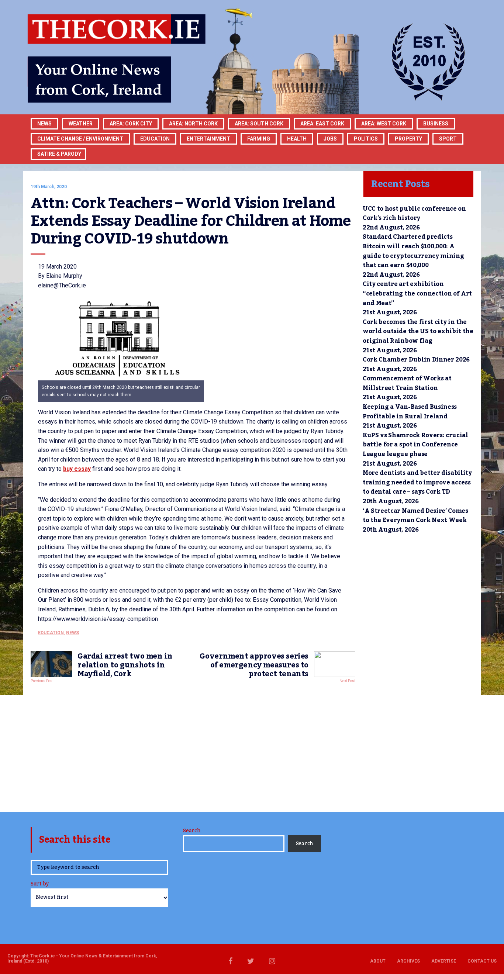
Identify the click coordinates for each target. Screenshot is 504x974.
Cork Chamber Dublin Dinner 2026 (416, 360)
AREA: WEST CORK (383, 124)
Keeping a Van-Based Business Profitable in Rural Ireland (410, 411)
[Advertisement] (193, 745)
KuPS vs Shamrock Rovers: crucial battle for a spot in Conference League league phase (415, 444)
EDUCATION (155, 139)
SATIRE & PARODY (59, 154)
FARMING (258, 139)
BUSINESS (435, 124)
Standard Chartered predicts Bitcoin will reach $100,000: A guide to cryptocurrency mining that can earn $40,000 (413, 251)
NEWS (72, 632)
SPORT (448, 139)
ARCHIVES (408, 961)
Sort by (40, 884)
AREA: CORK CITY (131, 124)
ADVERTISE (443, 961)
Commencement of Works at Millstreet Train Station (407, 383)
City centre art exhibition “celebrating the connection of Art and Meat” (417, 293)
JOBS (330, 139)
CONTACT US (482, 961)
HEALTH (297, 139)
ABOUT (378, 961)
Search (191, 831)
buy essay (77, 468)
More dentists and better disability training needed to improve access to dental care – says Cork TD (417, 482)
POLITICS (366, 139)
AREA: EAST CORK (322, 124)
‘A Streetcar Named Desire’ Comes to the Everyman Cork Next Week (415, 515)
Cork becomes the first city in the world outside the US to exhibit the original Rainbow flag (418, 331)
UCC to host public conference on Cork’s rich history (414, 213)
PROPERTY (408, 139)
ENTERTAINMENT (208, 139)
